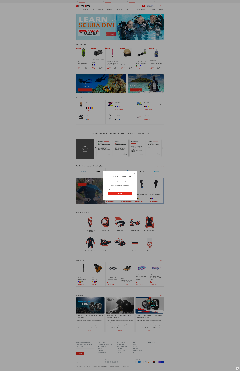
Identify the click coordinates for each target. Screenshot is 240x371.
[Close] (134, 173)
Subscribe (120, 193)
